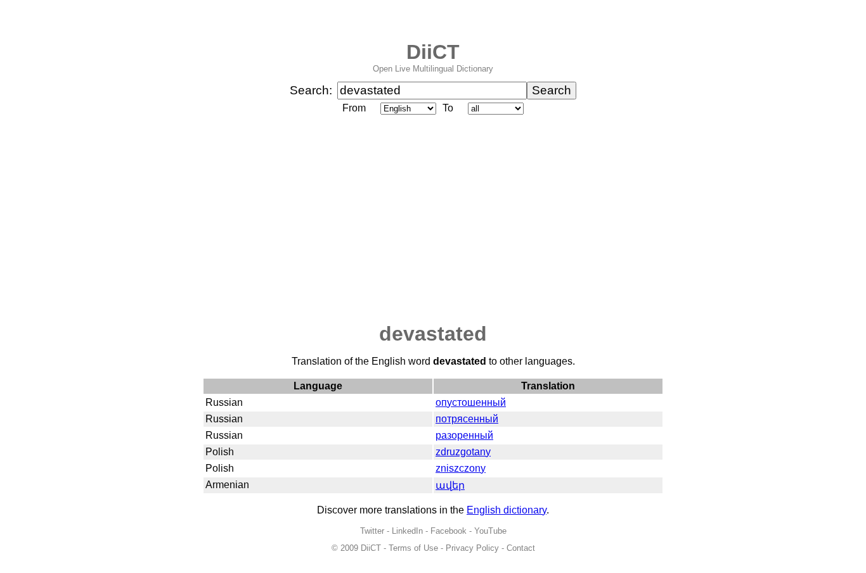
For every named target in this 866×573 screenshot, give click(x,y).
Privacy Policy (472, 548)
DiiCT (433, 52)
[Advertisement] (433, 219)
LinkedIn (407, 531)
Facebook (448, 531)
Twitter (372, 531)
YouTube (490, 531)
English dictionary (506, 510)
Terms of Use (413, 548)
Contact (521, 548)
